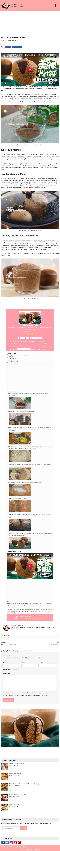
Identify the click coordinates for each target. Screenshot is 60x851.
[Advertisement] (30, 25)
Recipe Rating (7, 669)
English (19, 846)
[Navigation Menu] (57, 5)
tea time (19, 47)
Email (23, 663)
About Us (4, 846)
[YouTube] (15, 842)
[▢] (8, 355)
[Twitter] (10, 635)
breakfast (7, 47)
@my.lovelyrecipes (28, 618)
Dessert (3, 40)
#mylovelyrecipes (40, 618)
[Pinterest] (8, 635)
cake (14, 47)
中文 (24, 846)
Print (21, 338)
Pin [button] (27, 338)
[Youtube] (2, 635)
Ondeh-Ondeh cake (26, 245)
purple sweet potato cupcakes (34, 160)
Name (5, 663)
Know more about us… (16, 629)
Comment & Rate (36, 338)
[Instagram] (6, 635)
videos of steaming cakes (39, 182)
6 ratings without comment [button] (25, 651)
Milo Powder (15, 360)
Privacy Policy (31, 695)
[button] (27, 333)
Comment (6, 673)
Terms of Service (41, 695)
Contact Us (12, 846)
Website (42, 663)
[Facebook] (4, 635)
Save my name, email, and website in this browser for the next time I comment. (26, 693)
